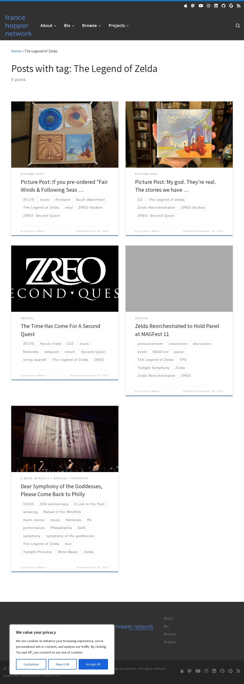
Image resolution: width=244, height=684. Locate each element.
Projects (170, 642)
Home (16, 51)
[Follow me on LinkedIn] (216, 6)
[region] (62, 649)
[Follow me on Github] (223, 6)
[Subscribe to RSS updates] (238, 6)
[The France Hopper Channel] (200, 6)
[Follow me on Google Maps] (231, 6)
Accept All (93, 664)
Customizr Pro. (51, 675)
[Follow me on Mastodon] (193, 6)
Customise (31, 664)
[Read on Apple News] (185, 6)
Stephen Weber (35, 231)
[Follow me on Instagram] (208, 6)
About (168, 618)
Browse (170, 634)
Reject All (62, 664)
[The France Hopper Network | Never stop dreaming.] (18, 24)
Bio (166, 626)
